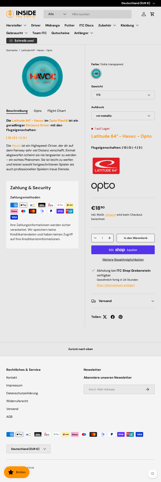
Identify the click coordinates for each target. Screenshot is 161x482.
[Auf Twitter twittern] (105, 317)
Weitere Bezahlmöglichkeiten (123, 260)
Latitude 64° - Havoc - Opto (36, 50)
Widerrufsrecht (17, 401)
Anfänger (81, 33)
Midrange (52, 25)
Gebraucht (14, 33)
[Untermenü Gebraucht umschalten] (26, 33)
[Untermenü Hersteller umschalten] (25, 25)
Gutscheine (60, 33)
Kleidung (127, 25)
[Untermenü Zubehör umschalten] (114, 25)
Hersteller (14, 25)
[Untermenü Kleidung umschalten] (137, 25)
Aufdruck (97, 107)
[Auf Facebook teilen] (113, 317)
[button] (152, 14)
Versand (110, 214)
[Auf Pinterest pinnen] (120, 317)
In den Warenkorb (135, 238)
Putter (70, 25)
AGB (9, 417)
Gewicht (97, 86)
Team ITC (39, 33)
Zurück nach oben (80, 349)
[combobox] (88, 14)
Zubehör (104, 25)
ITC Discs (86, 25)
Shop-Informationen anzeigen (116, 285)
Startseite (11, 50)
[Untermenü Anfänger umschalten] (91, 33)
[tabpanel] (42, 145)
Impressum (14, 385)
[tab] (17, 110)
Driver (36, 25)
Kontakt (11, 377)
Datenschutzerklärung (22, 393)
